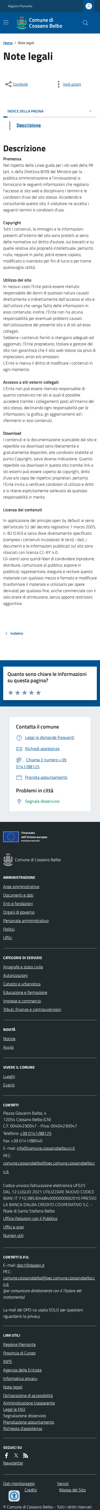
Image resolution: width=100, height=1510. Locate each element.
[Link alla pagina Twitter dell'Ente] (16, 1455)
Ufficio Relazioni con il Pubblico (30, 1218)
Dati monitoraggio (19, 1483)
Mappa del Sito (72, 1490)
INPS (7, 1361)
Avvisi (8, 1047)
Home (8, 42)
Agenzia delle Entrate (22, 1370)
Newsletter (13, 1463)
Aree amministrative (21, 886)
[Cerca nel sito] (83, 22)
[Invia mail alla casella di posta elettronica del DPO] (31, 1265)
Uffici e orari (13, 1227)
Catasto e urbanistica (22, 984)
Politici (9, 929)
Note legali (12, 1387)
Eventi (9, 1085)
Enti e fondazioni (18, 903)
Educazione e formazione (25, 992)
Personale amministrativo (26, 920)
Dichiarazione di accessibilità (28, 1395)
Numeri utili (13, 1235)
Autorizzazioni (15, 975)
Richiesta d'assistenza (22, 1428)
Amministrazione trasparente (29, 1403)
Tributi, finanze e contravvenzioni (32, 1009)
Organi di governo (18, 912)
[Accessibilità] (14, 1496)
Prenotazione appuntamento (28, 1422)
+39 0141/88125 (35, 1133)
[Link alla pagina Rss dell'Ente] (25, 1455)
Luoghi (9, 1076)
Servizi (63, 1483)
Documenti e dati (18, 895)
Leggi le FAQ (14, 1409)
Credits (31, 1490)
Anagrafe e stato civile (23, 967)
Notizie (9, 1038)
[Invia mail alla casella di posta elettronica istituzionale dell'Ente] (46, 1148)
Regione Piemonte (20, 6)
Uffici (7, 937)
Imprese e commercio (22, 1001)
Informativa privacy (20, 1378)
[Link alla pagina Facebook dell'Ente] (6, 1455)
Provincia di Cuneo (19, 1353)
